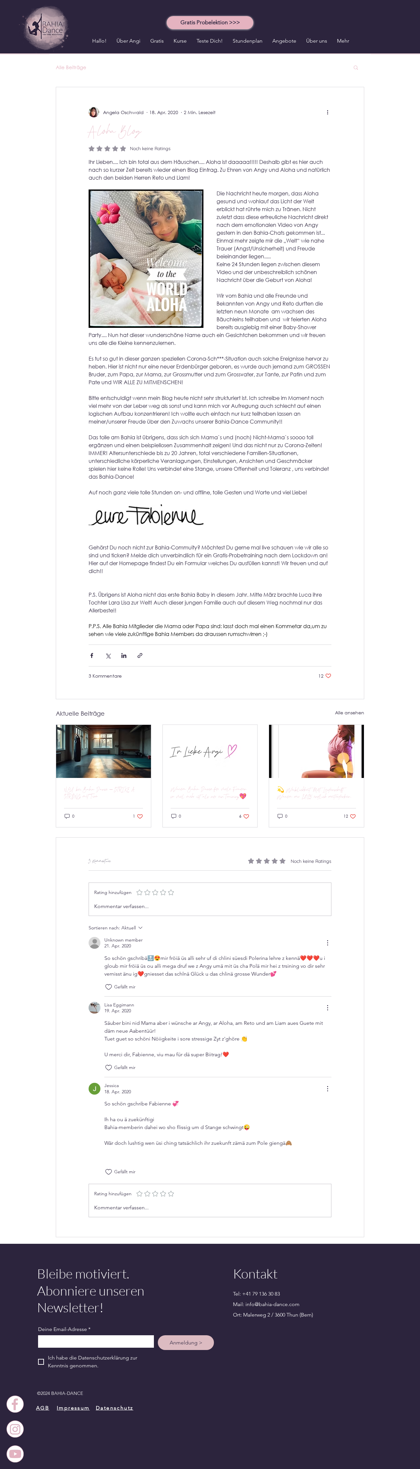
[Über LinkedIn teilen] (124, 655)
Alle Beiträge (71, 67)
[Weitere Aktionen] (327, 112)
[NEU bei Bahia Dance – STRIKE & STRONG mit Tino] (103, 751)
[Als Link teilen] (140, 655)
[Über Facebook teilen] (92, 655)
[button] (210, 22)
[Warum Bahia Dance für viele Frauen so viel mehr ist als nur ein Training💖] (210, 751)
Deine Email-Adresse (64, 1329)
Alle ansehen (349, 712)
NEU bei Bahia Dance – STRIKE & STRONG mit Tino (100, 793)
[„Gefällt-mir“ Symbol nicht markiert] (108, 987)
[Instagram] (15, 1429)
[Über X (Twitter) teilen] (108, 655)
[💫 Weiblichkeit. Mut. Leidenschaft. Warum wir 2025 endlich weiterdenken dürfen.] (316, 751)
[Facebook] (15, 1404)
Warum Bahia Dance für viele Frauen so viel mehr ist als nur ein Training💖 (208, 793)
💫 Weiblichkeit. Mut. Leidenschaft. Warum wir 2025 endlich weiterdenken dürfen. (313, 793)
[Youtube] (15, 1453)
